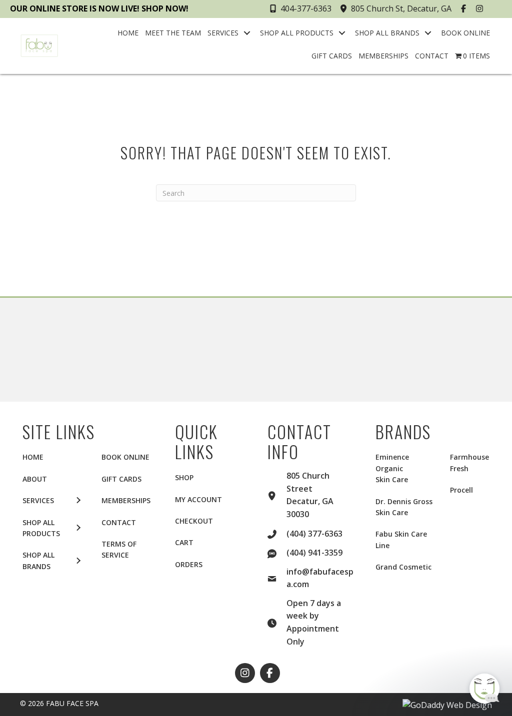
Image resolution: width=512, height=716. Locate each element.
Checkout (194, 521)
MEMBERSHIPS (126, 500)
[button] (464, 8)
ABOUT (34, 479)
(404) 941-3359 (314, 552)
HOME (33, 457)
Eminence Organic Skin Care (392, 468)
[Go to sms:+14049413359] (277, 552)
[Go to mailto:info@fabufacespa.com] (277, 577)
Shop (184, 477)
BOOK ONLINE (126, 457)
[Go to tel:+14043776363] (277, 533)
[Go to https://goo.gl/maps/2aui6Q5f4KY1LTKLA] (277, 494)
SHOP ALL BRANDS (38, 560)
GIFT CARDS (122, 479)
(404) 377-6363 (314, 533)
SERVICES (38, 500)
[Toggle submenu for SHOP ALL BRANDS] (428, 32)
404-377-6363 (306, 8)
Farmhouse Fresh (469, 462)
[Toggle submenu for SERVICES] (247, 32)
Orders (188, 564)
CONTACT (119, 522)
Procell (461, 490)
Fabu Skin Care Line (401, 539)
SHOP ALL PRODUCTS (41, 528)
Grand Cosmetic (404, 567)
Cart (184, 542)
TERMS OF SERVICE (119, 549)
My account (198, 499)
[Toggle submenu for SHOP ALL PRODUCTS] (342, 32)
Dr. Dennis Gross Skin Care (404, 507)
